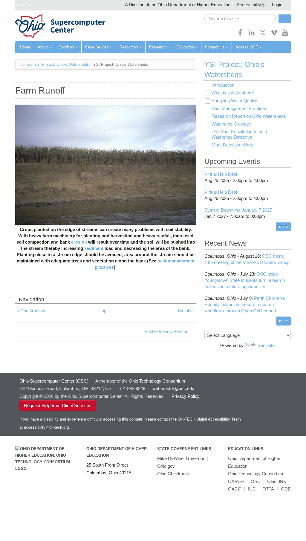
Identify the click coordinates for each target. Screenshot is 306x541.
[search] (240, 18)
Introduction (223, 85)
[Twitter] (262, 34)
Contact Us (214, 47)
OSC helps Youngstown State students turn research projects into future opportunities (244, 280)
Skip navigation (16, 4)
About (43, 47)
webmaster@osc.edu (173, 388)
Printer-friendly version (166, 331)
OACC (234, 488)
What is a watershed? (233, 92)
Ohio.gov (166, 466)
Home (25, 47)
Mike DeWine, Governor (180, 458)
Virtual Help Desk (221, 174)
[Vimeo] (274, 34)
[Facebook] (240, 34)
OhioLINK (276, 481)
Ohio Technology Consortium (256, 473)
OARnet (236, 481)
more (283, 226)
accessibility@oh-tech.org (46, 427)
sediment (93, 248)
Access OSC (246, 47)
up (104, 310)
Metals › (186, 310)
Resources (129, 47)
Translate (266, 345)
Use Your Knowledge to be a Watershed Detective (239, 134)
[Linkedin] (251, 34)
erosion (79, 241)
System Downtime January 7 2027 (238, 210)
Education (185, 47)
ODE (286, 488)
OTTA (268, 488)
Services (66, 47)
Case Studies (96, 47)
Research (157, 47)
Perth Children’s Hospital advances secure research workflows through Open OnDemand (244, 304)
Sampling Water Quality (234, 100)
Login (277, 4)
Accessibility (249, 4)
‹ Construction (31, 310)
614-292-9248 (131, 388)
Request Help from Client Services (57, 405)
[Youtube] (285, 34)
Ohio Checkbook (173, 473)
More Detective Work (232, 144)
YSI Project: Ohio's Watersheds (61, 64)
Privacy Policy (186, 396)
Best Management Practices (239, 108)
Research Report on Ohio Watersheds (249, 116)
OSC (256, 481)
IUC (252, 488)
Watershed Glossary (232, 123)
